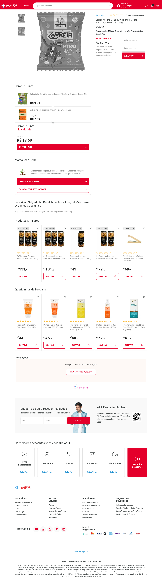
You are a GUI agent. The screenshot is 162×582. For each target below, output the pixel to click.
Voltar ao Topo (79, 552)
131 (22, 269)
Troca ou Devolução (89, 515)
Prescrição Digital (55, 514)
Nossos (53, 499)
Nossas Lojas (20, 512)
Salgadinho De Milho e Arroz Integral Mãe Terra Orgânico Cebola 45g (58, 94)
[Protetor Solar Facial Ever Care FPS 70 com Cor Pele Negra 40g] (133, 308)
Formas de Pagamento (91, 505)
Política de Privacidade (124, 505)
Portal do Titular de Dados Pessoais (129, 508)
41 (74, 269)
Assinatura (53, 517)
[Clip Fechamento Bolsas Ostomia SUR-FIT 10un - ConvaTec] (133, 239)
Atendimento (88, 498)
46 (47, 338)
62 (100, 338)
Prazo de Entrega (88, 509)
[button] (21, 18)
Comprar (23, 276)
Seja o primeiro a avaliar (81, 372)
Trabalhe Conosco (21, 505)
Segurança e (122, 499)
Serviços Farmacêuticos (58, 511)
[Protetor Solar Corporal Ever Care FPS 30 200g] (54, 308)
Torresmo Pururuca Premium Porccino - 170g (80, 257)
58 (74, 338)
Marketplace (87, 518)
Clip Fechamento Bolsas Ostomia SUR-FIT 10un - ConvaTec (133, 258)
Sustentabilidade (21, 515)
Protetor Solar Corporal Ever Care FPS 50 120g (26, 326)
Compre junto (25, 147)
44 (21, 338)
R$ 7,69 (35, 119)
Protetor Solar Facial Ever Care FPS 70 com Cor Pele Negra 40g (134, 327)
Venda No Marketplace (23, 502)
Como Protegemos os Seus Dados (129, 511)
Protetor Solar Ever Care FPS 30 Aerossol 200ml (106, 326)
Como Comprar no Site (91, 502)
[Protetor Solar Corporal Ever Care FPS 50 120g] (28, 308)
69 (127, 269)
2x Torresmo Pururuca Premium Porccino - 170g (107, 257)
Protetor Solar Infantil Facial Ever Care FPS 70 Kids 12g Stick (80, 327)
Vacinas (52, 505)
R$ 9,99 (35, 103)
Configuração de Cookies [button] (125, 514)
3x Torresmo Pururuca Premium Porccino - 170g (27, 257)
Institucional (21, 498)
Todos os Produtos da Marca (32, 189)
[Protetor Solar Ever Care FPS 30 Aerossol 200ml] (107, 308)
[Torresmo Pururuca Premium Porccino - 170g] (81, 239)
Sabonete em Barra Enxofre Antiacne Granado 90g (50, 110)
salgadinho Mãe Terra (29, 181)
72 (100, 269)
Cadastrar (129, 56)
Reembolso (86, 512)
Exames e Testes (55, 508)
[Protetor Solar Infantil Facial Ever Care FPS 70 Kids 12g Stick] (81, 308)
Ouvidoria (18, 509)
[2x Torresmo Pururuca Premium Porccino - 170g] (107, 239)
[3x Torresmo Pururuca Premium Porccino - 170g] (28, 239)
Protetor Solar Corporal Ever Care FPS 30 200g (53, 326)
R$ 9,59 (33, 116)
